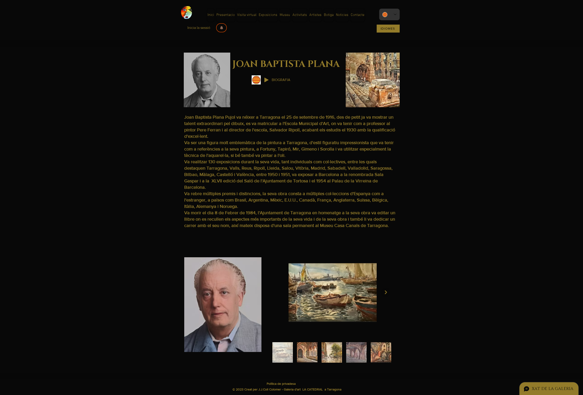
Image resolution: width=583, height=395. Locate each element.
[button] (221, 27)
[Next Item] (385, 292)
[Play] (266, 80)
